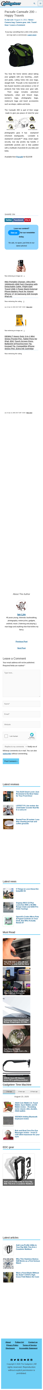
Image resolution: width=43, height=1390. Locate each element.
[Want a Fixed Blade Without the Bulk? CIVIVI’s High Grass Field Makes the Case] (9, 1277)
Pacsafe (19, 157)
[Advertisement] (21, 186)
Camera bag (10, 22)
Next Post (21, 648)
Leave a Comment (17, 25)
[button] (34, 3)
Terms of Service (30, 1345)
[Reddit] (31, 1360)
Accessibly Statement (28, 1348)
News (30, 20)
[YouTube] (25, 1360)
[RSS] (28, 1360)
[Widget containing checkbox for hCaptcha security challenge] (19, 736)
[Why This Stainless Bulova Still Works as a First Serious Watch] (9, 1263)
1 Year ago (9, 1091)
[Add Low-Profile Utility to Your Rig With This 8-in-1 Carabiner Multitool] (9, 1249)
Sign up (14, 233)
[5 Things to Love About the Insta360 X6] (9, 893)
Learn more (32, 35)
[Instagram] (18, 1360)
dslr (28, 22)
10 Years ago (33, 1091)
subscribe (7, 754)
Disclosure (10, 1348)
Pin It (27, 220)
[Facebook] (12, 1360)
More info (29, 307)
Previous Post (21, 642)
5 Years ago (21, 1091)
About (8, 1342)
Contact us (32, 1342)
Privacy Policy (12, 1345)
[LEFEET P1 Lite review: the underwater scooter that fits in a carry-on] (9, 810)
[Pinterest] (21, 1360)
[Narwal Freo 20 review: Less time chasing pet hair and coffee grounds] (9, 824)
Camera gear (21, 22)
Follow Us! (19, 1342)
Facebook (18, 220)
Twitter (9, 220)
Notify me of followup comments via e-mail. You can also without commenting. (20, 750)
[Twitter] (15, 1360)
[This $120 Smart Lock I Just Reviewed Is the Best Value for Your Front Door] (9, 796)
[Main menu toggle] (40, 3)
